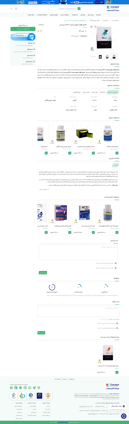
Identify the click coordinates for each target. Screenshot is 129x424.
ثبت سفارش (19, 412)
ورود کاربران (33, 412)
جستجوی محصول (18, 406)
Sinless (85, 27)
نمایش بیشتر (43, 189)
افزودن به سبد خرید (22, 29)
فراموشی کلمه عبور (32, 415)
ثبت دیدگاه (41, 333)
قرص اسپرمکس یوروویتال (41, 226)
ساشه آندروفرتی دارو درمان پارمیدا (86, 146)
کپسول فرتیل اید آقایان (112, 146)
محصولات (71, 379)
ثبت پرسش (43, 272)
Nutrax (69, 228)
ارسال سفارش (19, 415)
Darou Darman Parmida (89, 149)
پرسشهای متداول (46, 415)
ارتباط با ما (57, 379)
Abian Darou (92, 228)
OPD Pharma (45, 149)
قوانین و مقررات (46, 412)
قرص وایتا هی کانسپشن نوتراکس (62, 226)
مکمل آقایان (114, 185)
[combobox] (63, 8)
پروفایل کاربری (33, 406)
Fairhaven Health (114, 149)
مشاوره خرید (19, 409)
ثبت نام (34, 409)
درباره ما (65, 379)
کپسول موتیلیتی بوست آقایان (63, 146)
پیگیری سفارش (19, 418)
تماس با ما (47, 409)
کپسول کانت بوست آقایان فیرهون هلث (108, 226)
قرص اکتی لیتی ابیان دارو (88, 226)
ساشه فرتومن (44, 146)
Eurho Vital (45, 228)
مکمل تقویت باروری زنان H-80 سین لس (108, 366)
